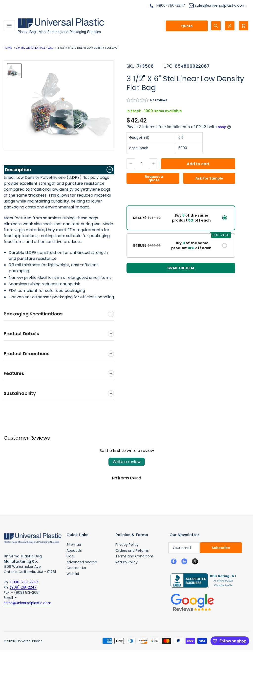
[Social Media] (202, 580)
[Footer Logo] (33, 537)
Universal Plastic (29, 641)
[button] (137, 100)
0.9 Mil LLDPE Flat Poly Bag (35, 48)
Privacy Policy (127, 544)
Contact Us (76, 567)
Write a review (127, 462)
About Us (74, 550)
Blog (70, 556)
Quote (187, 25)
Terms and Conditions (134, 556)
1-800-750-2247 (24, 582)
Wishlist (72, 573)
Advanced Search (81, 562)
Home (8, 48)
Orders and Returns (132, 550)
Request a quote (154, 178)
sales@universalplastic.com (27, 602)
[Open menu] (9, 25)
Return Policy (126, 562)
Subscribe (221, 547)
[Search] (216, 25)
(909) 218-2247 (23, 587)
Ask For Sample (209, 178)
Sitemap (73, 544)
